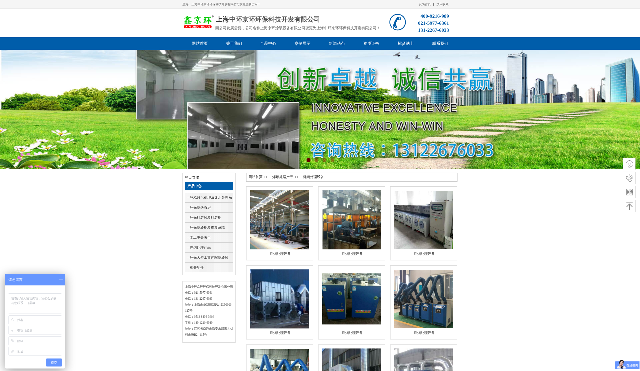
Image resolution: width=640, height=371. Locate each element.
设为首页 (425, 4)
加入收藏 (442, 4)
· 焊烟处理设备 (312, 177)
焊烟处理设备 (280, 254)
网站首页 (255, 177)
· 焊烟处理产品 (281, 177)
